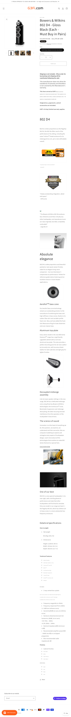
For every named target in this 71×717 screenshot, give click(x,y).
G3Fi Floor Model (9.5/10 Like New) (53, 50)
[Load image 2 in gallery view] (16, 53)
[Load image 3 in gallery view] (22, 53)
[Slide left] (6, 53)
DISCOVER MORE (45, 447)
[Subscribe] (33, 698)
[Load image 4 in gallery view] (28, 53)
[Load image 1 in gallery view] (11, 53)
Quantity (42, 54)
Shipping (48, 43)
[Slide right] (34, 53)
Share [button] (43, 679)
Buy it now (53, 68)
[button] (4, 8)
